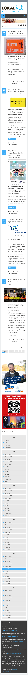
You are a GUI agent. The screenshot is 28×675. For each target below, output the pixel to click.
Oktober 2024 (8, 459)
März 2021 (7, 578)
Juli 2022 (7, 534)
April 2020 (7, 610)
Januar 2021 (7, 583)
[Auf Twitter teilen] (23, 25)
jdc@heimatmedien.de (17, 641)
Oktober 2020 (8, 595)
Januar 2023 (7, 515)
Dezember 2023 (8, 488)
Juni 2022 (7, 537)
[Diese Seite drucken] (18, 25)
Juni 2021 (7, 571)
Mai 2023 (7, 505)
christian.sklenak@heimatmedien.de (17, 649)
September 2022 (8, 530)
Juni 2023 (7, 503)
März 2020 (7, 613)
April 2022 (7, 542)
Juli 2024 (7, 466)
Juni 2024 (7, 469)
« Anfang (5, 351)
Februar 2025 (8, 447)
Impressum (14, 669)
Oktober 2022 (8, 527)
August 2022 (8, 532)
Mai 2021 (7, 574)
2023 (14, 485)
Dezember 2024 (8, 454)
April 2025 (7, 442)
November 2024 (8, 456)
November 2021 (8, 559)
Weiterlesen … (11, 139)
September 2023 (8, 495)
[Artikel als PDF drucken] (20, 25)
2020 (14, 587)
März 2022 (7, 544)
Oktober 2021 (8, 561)
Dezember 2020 (8, 590)
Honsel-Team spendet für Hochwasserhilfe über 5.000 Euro (16, 281)
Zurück (11, 351)
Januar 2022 (7, 549)
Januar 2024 (7, 481)
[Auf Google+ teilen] (25, 25)
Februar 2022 (8, 547)
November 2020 (8, 593)
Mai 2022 (7, 539)
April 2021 (7, 576)
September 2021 (8, 564)
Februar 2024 (8, 479)
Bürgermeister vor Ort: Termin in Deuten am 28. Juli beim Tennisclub (16, 91)
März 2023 (7, 510)
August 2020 (8, 600)
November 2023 (8, 491)
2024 (14, 451)
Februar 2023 (8, 513)
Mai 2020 (7, 608)
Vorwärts (19, 353)
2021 (14, 553)
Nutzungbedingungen (7, 671)
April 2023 (7, 508)
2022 (14, 519)
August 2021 (8, 566)
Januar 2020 (7, 617)
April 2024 (7, 474)
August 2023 (8, 498)
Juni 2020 (7, 605)
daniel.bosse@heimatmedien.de (9, 630)
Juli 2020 (7, 603)
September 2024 (8, 461)
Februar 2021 (8, 581)
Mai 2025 (7, 440)
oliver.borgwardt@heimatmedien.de (10, 636)
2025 (14, 437)
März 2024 (7, 476)
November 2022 (8, 525)
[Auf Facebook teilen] (21, 25)
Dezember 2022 (8, 522)
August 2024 (8, 464)
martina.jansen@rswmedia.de (14, 653)
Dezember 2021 (8, 556)
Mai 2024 (7, 471)
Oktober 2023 (8, 493)
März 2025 (7, 445)
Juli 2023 (7, 500)
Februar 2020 (8, 615)
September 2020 (8, 598)
